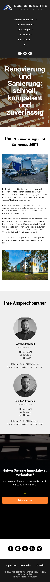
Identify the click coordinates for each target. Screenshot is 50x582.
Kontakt (40, 565)
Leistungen (25, 29)
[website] (39, 548)
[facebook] (20, 53)
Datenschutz (26, 565)
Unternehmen (25, 24)
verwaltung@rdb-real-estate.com (28, 367)
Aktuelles (25, 34)
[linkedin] (30, 53)
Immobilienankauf (24, 19)
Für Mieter (24, 39)
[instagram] (25, 53)
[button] (25, 500)
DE (25, 44)
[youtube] (25, 548)
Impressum (11, 565)
